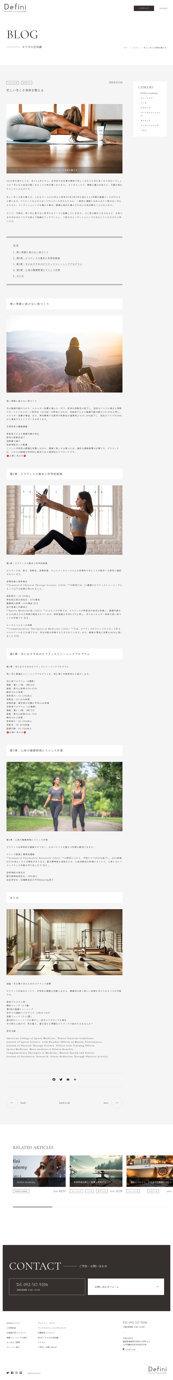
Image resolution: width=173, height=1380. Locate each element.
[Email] (68, 1080)
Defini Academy (149, 93)
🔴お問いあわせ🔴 (16, 455)
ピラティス (26, 83)
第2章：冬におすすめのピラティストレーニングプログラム (49, 264)
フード (144, 102)
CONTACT (144, 8)
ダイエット (146, 120)
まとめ (20, 275)
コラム (144, 130)
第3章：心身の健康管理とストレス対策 (38, 270)
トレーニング (12, 83)
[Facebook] (54, 1080)
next (106, 1102)
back (23, 1102)
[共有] (75, 1080)
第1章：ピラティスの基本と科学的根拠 (38, 258)
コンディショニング (150, 125)
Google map (130, 1349)
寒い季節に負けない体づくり (32, 252)
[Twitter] (61, 1080)
